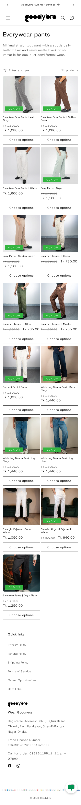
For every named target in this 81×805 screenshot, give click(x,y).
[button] (8, 18)
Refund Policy (17, 653)
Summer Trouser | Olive (17, 324)
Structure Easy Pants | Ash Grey (19, 119)
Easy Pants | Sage (51, 188)
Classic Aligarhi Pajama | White (56, 531)
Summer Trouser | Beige (55, 256)
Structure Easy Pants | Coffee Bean (58, 119)
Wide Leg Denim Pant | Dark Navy (58, 389)
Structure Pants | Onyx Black (20, 595)
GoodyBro (45, 798)
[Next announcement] (73, 5)
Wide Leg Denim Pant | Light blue (58, 460)
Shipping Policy (18, 662)
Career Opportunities (22, 680)
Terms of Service (19, 671)
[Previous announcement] (7, 5)
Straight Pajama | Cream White (17, 531)
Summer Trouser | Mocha (56, 324)
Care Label (15, 689)
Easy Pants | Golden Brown (19, 256)
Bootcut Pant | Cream (16, 387)
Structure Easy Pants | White (20, 188)
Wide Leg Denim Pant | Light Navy (20, 460)
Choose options (21, 140)
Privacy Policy (17, 644)
